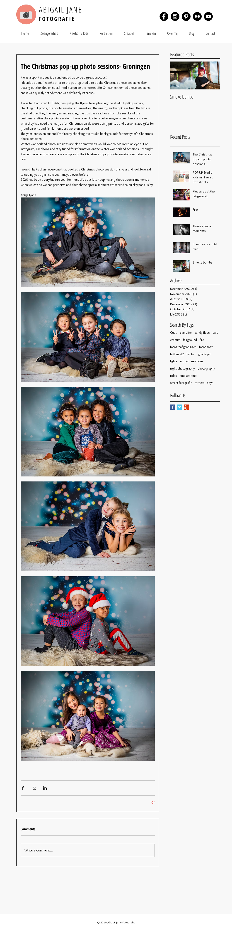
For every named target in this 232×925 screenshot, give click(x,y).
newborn (197, 361)
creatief (175, 340)
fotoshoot (206, 347)
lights (173, 361)
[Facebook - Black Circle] (164, 16)
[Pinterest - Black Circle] (186, 16)
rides (173, 376)
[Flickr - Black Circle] (197, 16)
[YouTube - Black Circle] (208, 16)
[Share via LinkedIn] (45, 788)
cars (215, 333)
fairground (190, 340)
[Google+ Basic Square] (186, 407)
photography (206, 368)
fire (202, 340)
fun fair (191, 354)
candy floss (202, 333)
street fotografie (181, 383)
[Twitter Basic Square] (179, 407)
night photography (182, 368)
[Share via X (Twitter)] (34, 788)
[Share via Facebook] (23, 788)
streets (200, 383)
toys (210, 383)
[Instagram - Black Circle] (175, 16)
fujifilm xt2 (177, 354)
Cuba (173, 333)
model (184, 361)
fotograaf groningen (183, 347)
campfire (186, 333)
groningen (204, 354)
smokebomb (188, 376)
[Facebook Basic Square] (172, 407)
